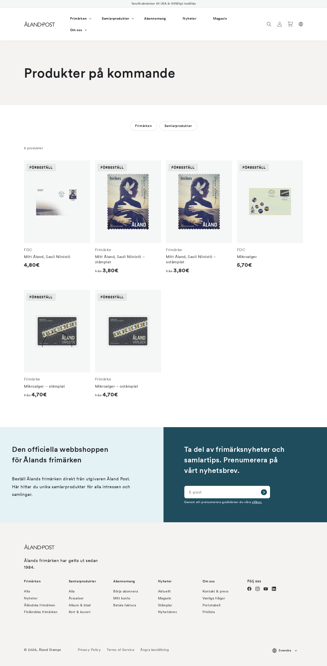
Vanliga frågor (214, 598)
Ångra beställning (154, 650)
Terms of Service (121, 650)
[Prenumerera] (264, 492)
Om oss (209, 581)
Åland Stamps (50, 650)
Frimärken (143, 126)
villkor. (257, 502)
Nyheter (31, 598)
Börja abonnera (125, 591)
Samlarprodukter (178, 126)
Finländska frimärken (41, 612)
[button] (77, 18)
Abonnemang (124, 581)
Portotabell (211, 605)
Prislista (209, 612)
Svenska (285, 650)
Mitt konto (121, 598)
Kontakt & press (215, 591)
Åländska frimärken (39, 605)
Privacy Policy (89, 650)
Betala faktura (124, 605)
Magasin (164, 598)
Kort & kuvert (80, 612)
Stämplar (165, 605)
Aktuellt (164, 591)
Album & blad (80, 605)
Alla (27, 591)
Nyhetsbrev (167, 612)
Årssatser (76, 598)
